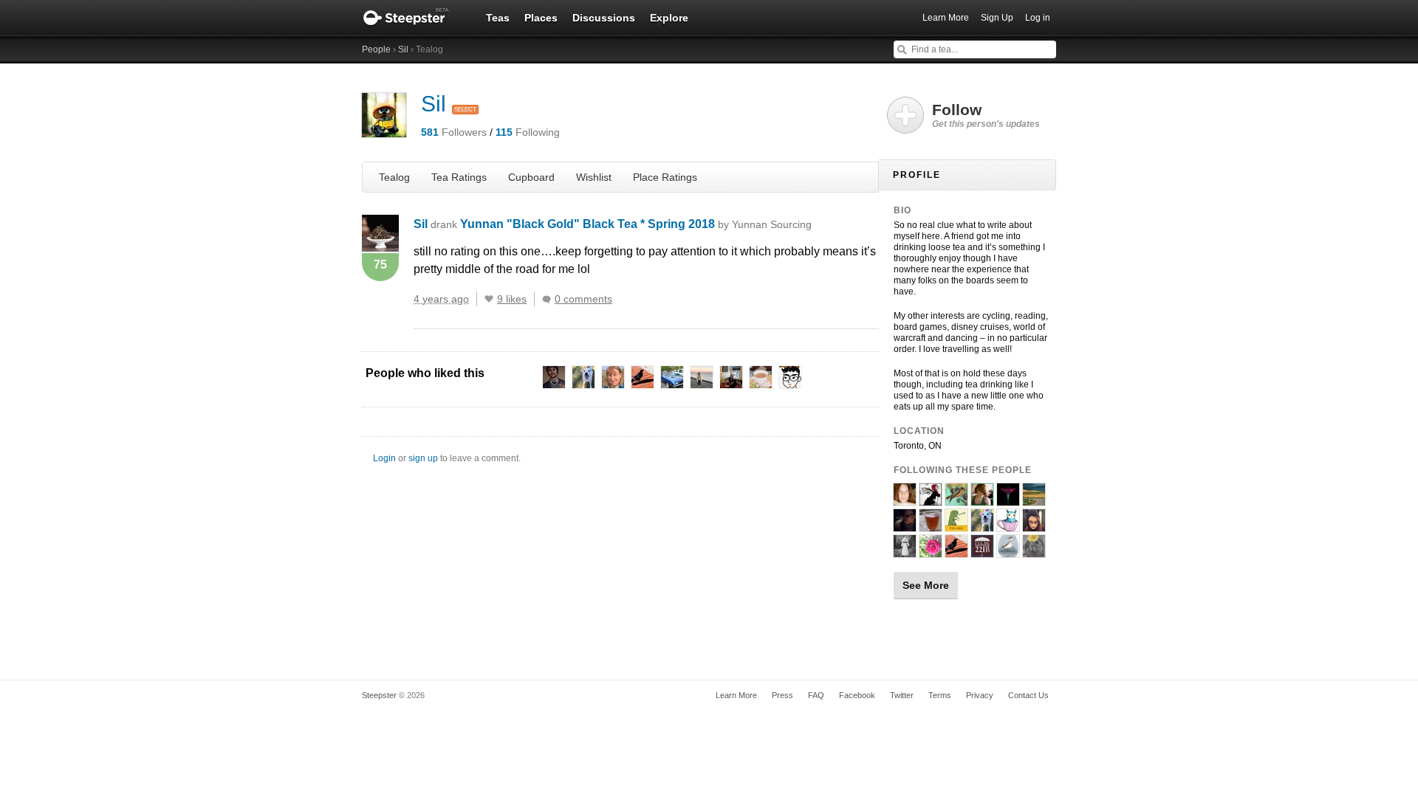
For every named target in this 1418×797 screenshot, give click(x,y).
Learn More (945, 18)
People (376, 49)
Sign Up (997, 18)
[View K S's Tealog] (956, 525)
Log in (1037, 18)
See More (925, 585)
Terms (939, 695)
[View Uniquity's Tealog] (930, 525)
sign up (423, 458)
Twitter (902, 695)
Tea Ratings (459, 177)
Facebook (857, 695)
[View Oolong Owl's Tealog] (1008, 525)
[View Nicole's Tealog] (1034, 551)
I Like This (488, 299)
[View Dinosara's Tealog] (1008, 551)
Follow (986, 115)
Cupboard (531, 177)
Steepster (413, 17)
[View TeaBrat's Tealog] (930, 551)
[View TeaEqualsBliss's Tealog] (905, 499)
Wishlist (594, 177)
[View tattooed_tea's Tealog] (905, 525)
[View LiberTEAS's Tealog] (956, 499)
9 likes (512, 299)
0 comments (583, 299)
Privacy (979, 695)
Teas (498, 18)
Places (541, 18)
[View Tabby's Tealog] (1034, 525)
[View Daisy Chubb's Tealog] (982, 499)
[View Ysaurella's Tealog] (905, 551)
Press (782, 695)
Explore (669, 18)
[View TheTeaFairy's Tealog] (930, 499)
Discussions (603, 18)
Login (384, 458)
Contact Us (1028, 695)
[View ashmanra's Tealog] (982, 525)
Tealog (394, 177)
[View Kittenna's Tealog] (1034, 499)
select (465, 109)
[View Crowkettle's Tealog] (956, 551)
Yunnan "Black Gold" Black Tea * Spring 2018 (636, 224)
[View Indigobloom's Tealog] (1008, 499)
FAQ (816, 695)
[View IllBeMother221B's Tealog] (982, 551)
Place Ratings (665, 177)
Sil (403, 49)
